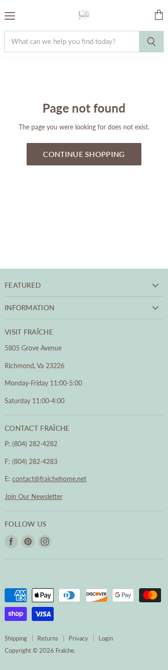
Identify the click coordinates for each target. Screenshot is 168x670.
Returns (47, 638)
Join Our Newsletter (34, 496)
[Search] (151, 41)
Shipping (16, 638)
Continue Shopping (84, 154)
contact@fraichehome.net (49, 479)
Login (105, 638)
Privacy (78, 638)
